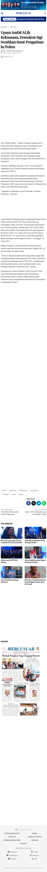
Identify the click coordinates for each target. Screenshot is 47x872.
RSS (35, 859)
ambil (4, 490)
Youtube (13, 859)
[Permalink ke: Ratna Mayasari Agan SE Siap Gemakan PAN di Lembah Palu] (11, 533)
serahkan (5, 494)
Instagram (35, 855)
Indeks (34, 833)
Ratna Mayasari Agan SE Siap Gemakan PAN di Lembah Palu (11, 541)
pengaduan (34, 490)
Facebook (13, 852)
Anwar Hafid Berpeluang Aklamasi (9, 581)
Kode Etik (12, 837)
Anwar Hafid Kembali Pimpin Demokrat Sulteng (35, 561)
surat (14, 494)
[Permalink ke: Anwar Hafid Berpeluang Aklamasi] (11, 572)
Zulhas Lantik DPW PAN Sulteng (9, 561)
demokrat (12, 490)
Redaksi (23, 843)
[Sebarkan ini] (28, 503)
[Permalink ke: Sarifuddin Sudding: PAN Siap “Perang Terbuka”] (35, 533)
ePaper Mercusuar (12, 833)
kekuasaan (23, 490)
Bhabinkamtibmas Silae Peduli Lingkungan (10, 512)
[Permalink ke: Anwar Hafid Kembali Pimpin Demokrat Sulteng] (35, 552)
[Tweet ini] (33, 503)
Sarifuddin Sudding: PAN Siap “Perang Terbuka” (35, 541)
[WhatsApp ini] (44, 503)
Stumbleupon (13, 855)
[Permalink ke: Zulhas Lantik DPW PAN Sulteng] (11, 552)
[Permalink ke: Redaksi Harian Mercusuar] (3, 52)
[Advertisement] (23, 116)
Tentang (34, 840)
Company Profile (34, 837)
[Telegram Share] (39, 503)
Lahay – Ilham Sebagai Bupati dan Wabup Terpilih (35, 512)
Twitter (36, 852)
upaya (21, 494)
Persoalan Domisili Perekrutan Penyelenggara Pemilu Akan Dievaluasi (35, 582)
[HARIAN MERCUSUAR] (23, 13)
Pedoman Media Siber (12, 840)
